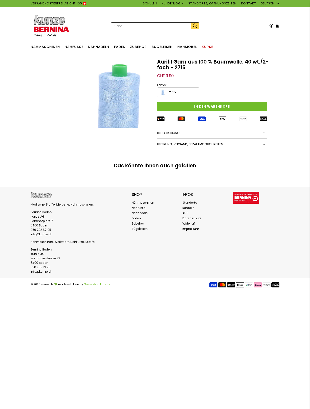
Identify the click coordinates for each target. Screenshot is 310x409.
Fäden (119, 46)
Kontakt (248, 3)
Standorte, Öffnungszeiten (212, 3)
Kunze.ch (47, 284)
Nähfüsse (74, 46)
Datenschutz (191, 218)
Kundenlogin (173, 3)
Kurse (207, 46)
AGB (185, 213)
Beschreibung (168, 133)
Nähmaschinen (45, 46)
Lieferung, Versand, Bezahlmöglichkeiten (190, 144)
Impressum (190, 229)
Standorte (189, 202)
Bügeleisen (162, 46)
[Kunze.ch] (52, 25)
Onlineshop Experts (97, 284)
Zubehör (138, 46)
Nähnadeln (98, 46)
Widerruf (188, 223)
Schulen (150, 3)
